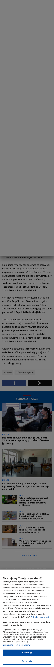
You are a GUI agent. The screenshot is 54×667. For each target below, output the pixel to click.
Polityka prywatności (40, 617)
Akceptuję (27, 652)
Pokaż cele (27, 661)
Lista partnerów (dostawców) (16, 645)
